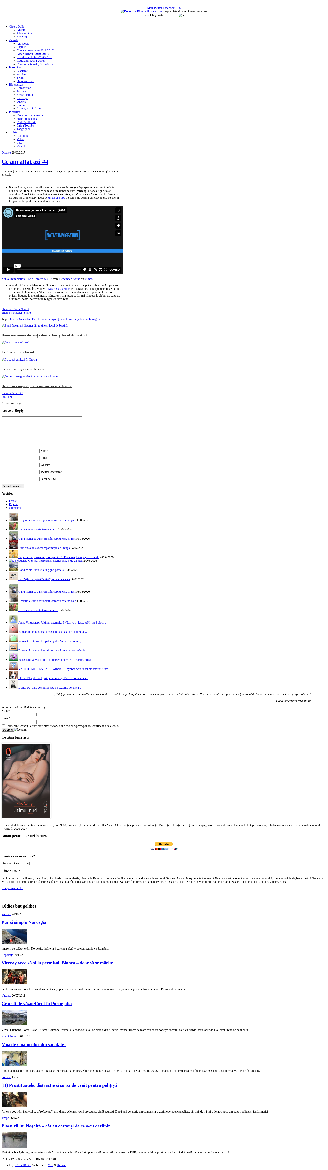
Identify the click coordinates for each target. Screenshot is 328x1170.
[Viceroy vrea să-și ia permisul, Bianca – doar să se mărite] (14, 983)
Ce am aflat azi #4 (25, 161)
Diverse (21, 101)
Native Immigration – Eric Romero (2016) (27, 278)
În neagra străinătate (29, 108)
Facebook (169, 7)
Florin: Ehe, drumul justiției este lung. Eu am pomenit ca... (53, 678)
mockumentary (70, 319)
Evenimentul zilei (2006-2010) (35, 57)
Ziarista (13, 40)
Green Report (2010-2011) (33, 53)
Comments (15, 507)
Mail (150, 7)
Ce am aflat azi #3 (12, 393)
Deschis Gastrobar (59, 288)
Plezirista (14, 111)
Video (20, 139)
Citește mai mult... (12, 888)
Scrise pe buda (25, 94)
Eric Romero (39, 319)
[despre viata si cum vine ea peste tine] (132, 11)
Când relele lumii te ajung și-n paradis (41, 570)
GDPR (21, 29)
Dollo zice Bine (153, 11)
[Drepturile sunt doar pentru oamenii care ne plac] (13, 520)
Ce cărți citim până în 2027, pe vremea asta (44, 579)
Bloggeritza (16, 84)
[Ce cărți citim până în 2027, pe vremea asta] (13, 579)
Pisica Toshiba (25, 125)
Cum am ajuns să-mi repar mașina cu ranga (44, 548)
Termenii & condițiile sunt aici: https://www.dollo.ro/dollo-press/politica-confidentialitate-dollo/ (62, 726)
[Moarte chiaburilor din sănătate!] (14, 1065)
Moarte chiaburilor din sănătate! (34, 1044)
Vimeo (89, 278)
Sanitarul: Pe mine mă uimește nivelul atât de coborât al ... (53, 631)
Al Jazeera (23, 43)
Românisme (24, 88)
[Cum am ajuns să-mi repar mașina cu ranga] (13, 548)
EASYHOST (23, 1165)
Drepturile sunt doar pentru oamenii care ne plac (47, 520)
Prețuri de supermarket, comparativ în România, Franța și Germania (58, 557)
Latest (12, 500)
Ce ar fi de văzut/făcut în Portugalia (37, 1003)
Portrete (21, 91)
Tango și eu (24, 129)
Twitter (158, 7)
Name (44, 450)
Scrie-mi (22, 36)
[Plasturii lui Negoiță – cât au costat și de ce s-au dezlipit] (14, 1146)
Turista (13, 132)
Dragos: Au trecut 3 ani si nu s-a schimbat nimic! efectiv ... (53, 650)
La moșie (22, 98)
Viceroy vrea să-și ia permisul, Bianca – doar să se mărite (57, 962)
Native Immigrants (91, 319)
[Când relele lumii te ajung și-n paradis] (13, 570)
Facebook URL (49, 478)
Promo (21, 105)
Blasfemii (22, 70)
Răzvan (61, 1165)
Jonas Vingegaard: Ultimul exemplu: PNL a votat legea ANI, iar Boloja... (62, 622)
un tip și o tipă (56, 197)
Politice (21, 74)
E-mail (44, 457)
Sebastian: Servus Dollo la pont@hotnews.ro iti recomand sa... (55, 659)
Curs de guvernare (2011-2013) (35, 50)
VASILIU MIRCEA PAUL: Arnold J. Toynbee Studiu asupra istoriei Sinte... (64, 669)
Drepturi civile (25, 81)
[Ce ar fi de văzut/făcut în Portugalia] (14, 1024)
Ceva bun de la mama (30, 115)
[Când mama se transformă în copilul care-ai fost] (13, 538)
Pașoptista (15, 67)
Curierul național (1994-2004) (35, 64)
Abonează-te (24, 33)
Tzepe (20, 77)
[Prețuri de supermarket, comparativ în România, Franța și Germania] (13, 557)
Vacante (21, 146)
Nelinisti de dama (27, 118)
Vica (50, 1165)
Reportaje (22, 135)
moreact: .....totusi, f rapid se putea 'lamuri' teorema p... (51, 641)
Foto (19, 142)
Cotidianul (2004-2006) (31, 60)
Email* (6, 718)
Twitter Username (51, 471)
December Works (69, 278)
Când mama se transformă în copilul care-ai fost (46, 538)
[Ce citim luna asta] (26, 819)
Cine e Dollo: (17, 26)
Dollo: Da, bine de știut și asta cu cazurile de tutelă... (49, 687)
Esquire (21, 47)
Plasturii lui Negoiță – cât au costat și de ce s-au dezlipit (56, 1126)
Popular (13, 504)
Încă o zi (7, 396)
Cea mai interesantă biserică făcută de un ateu (55, 560)
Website (45, 464)
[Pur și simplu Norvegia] (14, 942)
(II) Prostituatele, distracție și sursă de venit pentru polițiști (59, 1085)
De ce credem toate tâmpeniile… (38, 529)
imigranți (54, 319)
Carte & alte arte (26, 122)
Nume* (6, 710)
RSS (178, 7)
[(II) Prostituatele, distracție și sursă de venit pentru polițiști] (14, 1105)
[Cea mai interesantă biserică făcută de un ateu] (18, 560)
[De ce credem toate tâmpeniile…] (13, 529)
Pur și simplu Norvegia (24, 922)
